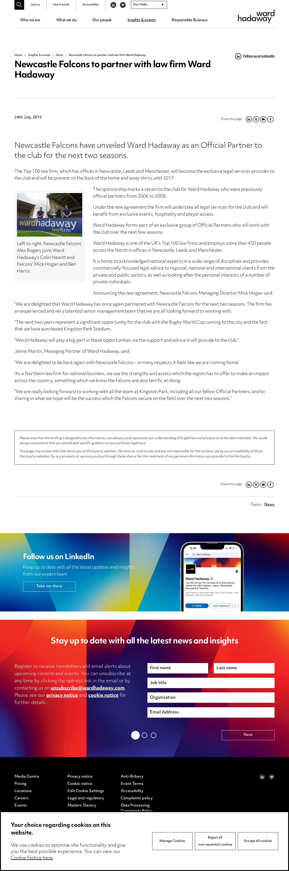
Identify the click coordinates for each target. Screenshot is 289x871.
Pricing (20, 784)
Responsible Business (189, 20)
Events (20, 805)
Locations (23, 791)
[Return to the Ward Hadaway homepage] (256, 16)
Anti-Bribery (132, 777)
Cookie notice (80, 784)
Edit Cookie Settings (86, 791)
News (59, 55)
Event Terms (132, 784)
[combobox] (149, 5)
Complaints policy (137, 798)
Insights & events (142, 20)
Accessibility (90, 5)
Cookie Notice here (32, 858)
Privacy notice (80, 777)
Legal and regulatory (86, 798)
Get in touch (61, 5)
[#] (19, 5)
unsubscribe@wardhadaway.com (88, 688)
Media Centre (26, 777)
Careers (21, 798)
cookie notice (103, 695)
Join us (35, 5)
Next (248, 735)
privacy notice (62, 695)
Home (18, 55)
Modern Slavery (82, 805)
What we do (66, 20)
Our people (102, 20)
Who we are (30, 20)
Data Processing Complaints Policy (136, 808)
